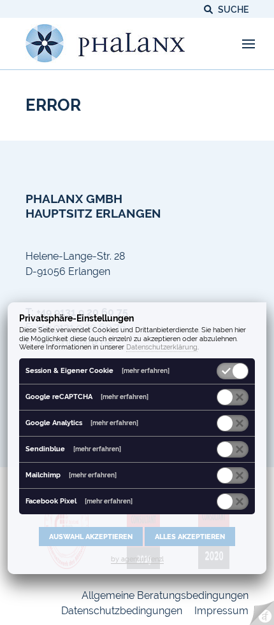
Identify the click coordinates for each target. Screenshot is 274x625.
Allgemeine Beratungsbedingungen (165, 595)
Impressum (221, 611)
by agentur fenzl (137, 558)
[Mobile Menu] (248, 44)
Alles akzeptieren (190, 536)
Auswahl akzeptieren (91, 536)
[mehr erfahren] (145, 370)
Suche (232, 9)
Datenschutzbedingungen (121, 611)
